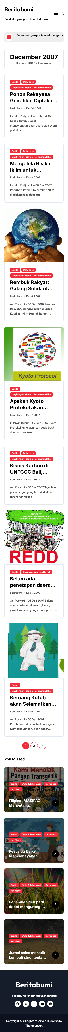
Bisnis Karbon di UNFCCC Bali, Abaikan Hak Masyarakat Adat (30, 475)
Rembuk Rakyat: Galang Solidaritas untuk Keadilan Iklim (31, 291)
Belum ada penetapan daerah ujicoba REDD (32, 585)
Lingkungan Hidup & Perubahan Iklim (31, 87)
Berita (15, 81)
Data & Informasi (31, 783)
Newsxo (53, 1021)
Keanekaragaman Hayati (36, 571)
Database (28, 81)
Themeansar (33, 1025)
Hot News (16, 789)
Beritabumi (19, 9)
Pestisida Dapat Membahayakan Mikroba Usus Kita (25, 856)
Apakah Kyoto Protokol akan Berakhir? (27, 407)
